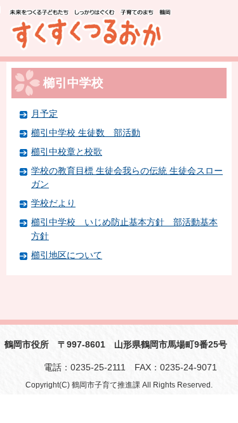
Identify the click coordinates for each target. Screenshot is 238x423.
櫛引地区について (66, 255)
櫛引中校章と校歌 (66, 151)
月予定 (44, 113)
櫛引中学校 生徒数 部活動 (85, 132)
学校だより (53, 203)
